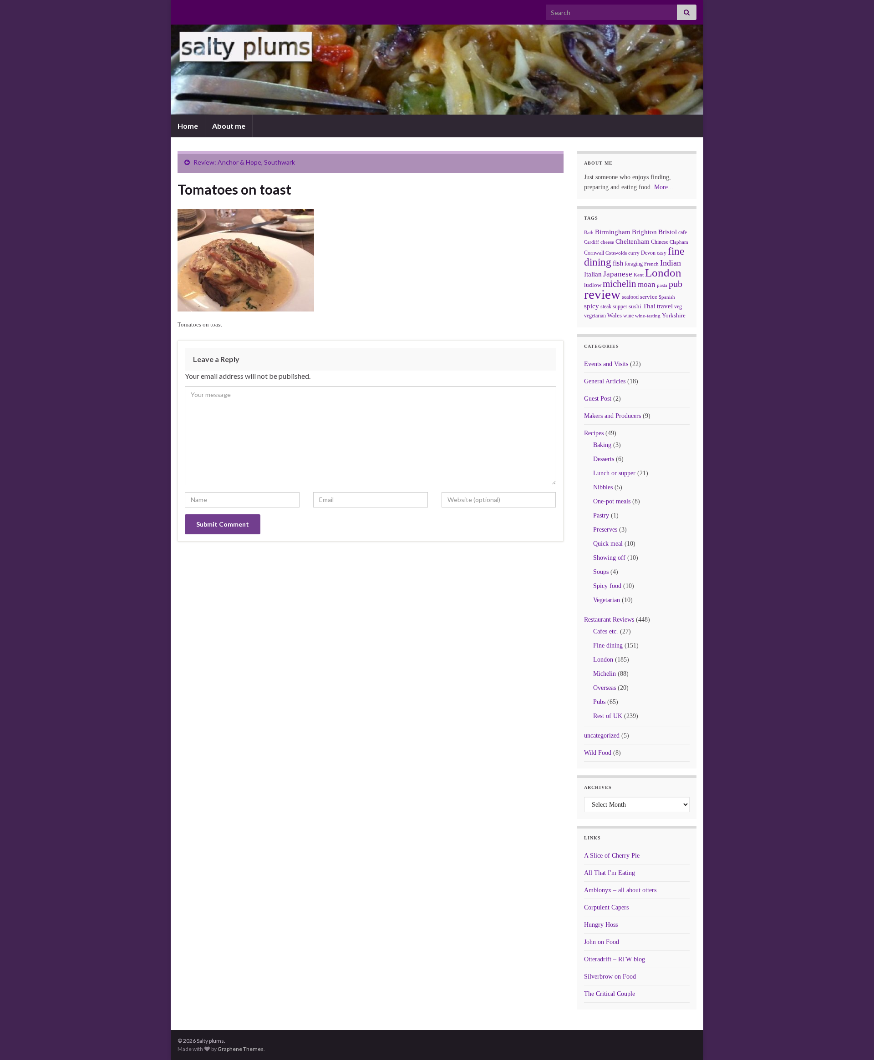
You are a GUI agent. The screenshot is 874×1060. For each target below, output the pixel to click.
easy (661, 253)
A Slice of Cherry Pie (612, 855)
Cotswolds (616, 253)
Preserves (605, 529)
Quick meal (608, 543)
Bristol (667, 232)
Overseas (604, 687)
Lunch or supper (614, 473)
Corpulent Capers (606, 907)
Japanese (617, 274)
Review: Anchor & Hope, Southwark (244, 162)
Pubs (599, 701)
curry (634, 253)
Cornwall (594, 253)
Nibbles (603, 487)
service (648, 296)
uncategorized (602, 735)
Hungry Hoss (601, 924)
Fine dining (608, 645)
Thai (649, 306)
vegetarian (595, 315)
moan (647, 284)
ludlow (592, 284)
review (602, 294)
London (663, 272)
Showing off (609, 557)
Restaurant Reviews (609, 619)
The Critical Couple (609, 993)
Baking (602, 445)
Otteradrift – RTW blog (614, 959)
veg (678, 306)
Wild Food (597, 752)
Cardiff (591, 242)
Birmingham (612, 232)
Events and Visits (606, 364)
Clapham (679, 242)
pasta (662, 285)
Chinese (659, 242)
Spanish (667, 297)
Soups (601, 571)
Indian (670, 262)
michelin (619, 283)
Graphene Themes (241, 1048)
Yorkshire (674, 315)
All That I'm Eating (609, 872)
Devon (648, 253)
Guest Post (597, 398)
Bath (589, 232)
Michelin (604, 673)
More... (663, 187)
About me (228, 125)
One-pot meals (611, 501)
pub (675, 284)
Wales (614, 315)
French (651, 263)
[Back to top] (853, 1039)
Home (188, 125)
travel (665, 306)
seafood (630, 297)
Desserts (603, 459)
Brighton (644, 232)
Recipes (594, 433)
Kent (639, 274)
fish (618, 263)
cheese (607, 242)
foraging (634, 264)
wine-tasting (648, 315)
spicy (591, 306)
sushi (635, 306)
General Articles (604, 381)
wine (628, 315)
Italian (593, 274)
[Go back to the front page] (437, 70)
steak (605, 306)
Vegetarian (606, 600)
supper (620, 306)
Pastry (601, 515)
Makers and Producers (612, 415)
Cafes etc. (605, 631)
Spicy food (607, 586)
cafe (682, 232)
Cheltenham (632, 241)
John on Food (601, 942)
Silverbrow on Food (610, 976)
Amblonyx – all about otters (620, 890)
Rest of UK (607, 716)
